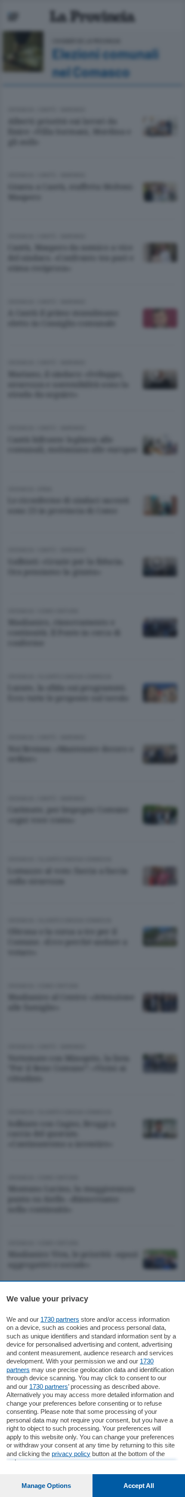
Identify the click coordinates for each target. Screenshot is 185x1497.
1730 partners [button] (59, 1319)
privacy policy (71, 1453)
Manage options (46, 1485)
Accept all (138, 1485)
